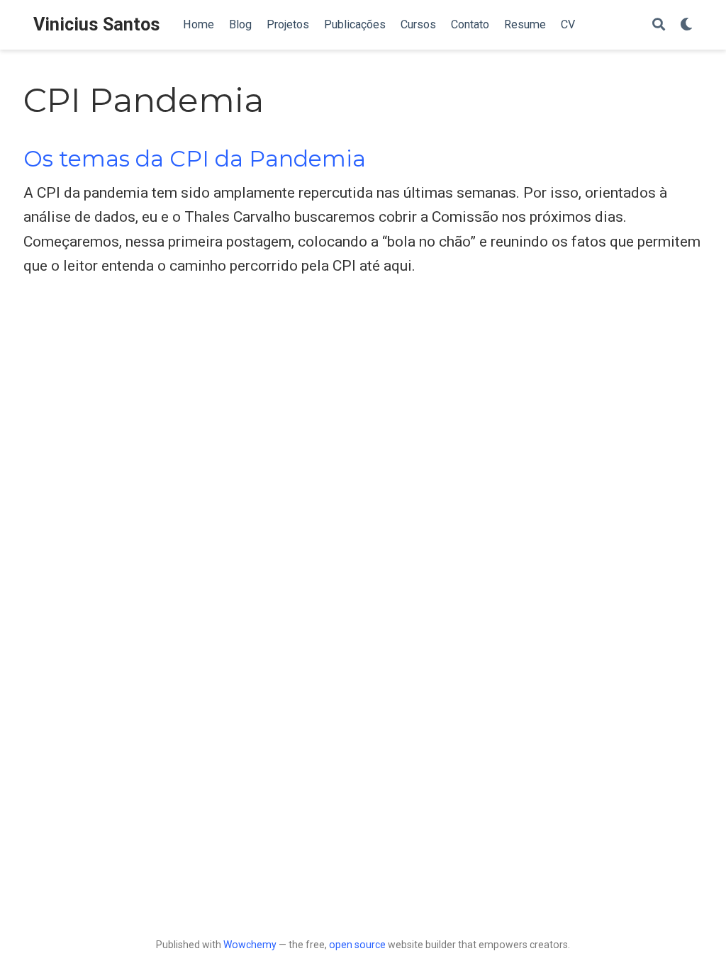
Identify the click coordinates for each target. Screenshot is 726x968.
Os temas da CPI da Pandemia (194, 158)
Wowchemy (250, 944)
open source (357, 944)
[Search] (658, 25)
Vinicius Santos (96, 24)
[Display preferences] (686, 25)
